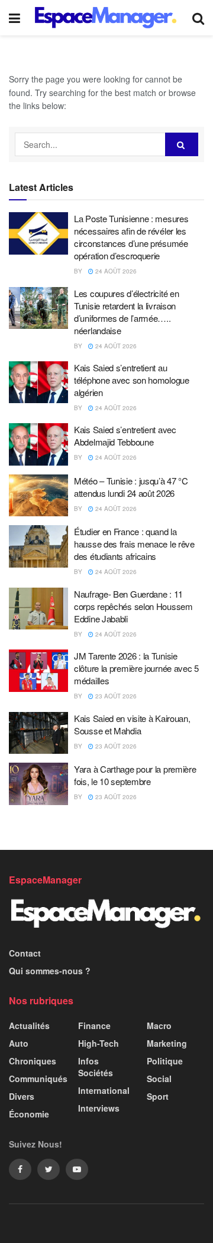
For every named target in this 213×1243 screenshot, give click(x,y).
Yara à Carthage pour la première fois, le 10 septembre (135, 775)
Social (159, 1078)
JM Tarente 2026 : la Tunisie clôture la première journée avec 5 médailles (136, 668)
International (104, 1090)
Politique (165, 1061)
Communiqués (38, 1078)
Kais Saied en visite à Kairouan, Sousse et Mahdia (132, 724)
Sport (158, 1096)
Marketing (167, 1043)
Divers (21, 1096)
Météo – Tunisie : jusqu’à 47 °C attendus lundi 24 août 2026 (131, 486)
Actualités (29, 1025)
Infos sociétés (95, 1067)
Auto (18, 1043)
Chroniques (32, 1061)
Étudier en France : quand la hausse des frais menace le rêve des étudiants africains (134, 543)
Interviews (99, 1108)
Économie (29, 1114)
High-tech (98, 1043)
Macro (159, 1025)
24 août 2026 (115, 271)
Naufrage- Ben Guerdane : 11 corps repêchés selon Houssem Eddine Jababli (133, 606)
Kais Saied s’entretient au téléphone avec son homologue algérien (131, 379)
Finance (94, 1025)
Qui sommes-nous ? (50, 971)
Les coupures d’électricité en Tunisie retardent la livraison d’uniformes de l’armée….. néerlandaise (126, 312)
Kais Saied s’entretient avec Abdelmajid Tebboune (125, 435)
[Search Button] (181, 144)
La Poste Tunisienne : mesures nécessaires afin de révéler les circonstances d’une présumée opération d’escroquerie (131, 237)
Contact (25, 953)
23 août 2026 (115, 696)
